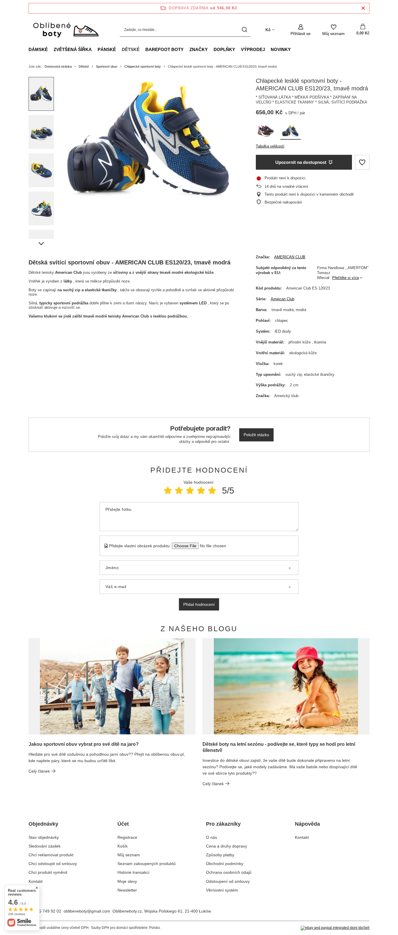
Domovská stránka (58, 66)
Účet (123, 824)
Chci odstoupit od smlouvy (53, 863)
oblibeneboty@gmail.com (87, 911)
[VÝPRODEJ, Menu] (267, 49)
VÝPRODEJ (253, 49)
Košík (122, 846)
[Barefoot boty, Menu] (186, 49)
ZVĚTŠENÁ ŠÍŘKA (73, 49)
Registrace (127, 837)
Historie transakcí (133, 872)
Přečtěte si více (345, 278)
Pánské (107, 49)
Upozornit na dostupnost (300, 162)
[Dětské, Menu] (142, 49)
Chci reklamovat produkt (51, 854)
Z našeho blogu (199, 628)
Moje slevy (127, 881)
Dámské (38, 49)
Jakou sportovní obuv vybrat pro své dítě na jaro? (84, 744)
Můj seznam (128, 854)
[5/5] (212, 490)
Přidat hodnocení (199, 604)
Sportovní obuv (106, 66)
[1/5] (168, 490)
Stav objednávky (44, 837)
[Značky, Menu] (210, 49)
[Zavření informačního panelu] (363, 8)
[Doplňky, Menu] (238, 49)
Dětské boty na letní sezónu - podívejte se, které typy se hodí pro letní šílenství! (278, 747)
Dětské (131, 49)
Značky (198, 49)
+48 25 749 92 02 (45, 911)
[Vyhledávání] (244, 29)
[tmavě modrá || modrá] (290, 132)
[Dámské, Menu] (50, 49)
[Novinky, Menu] (293, 49)
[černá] (266, 132)
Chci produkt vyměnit (48, 872)
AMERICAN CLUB (289, 257)
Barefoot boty (164, 49)
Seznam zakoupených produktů (146, 863)
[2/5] (179, 490)
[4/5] (201, 490)
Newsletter (127, 890)
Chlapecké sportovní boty (142, 66)
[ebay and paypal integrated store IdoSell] (335, 928)
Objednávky (43, 824)
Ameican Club (282, 299)
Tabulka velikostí (270, 146)
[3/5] (190, 490)
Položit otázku (256, 434)
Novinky (281, 49)
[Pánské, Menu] (118, 49)
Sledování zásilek (45, 846)
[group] (150, 142)
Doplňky (224, 49)
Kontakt (36, 881)
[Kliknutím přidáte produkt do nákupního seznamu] (362, 162)
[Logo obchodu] (65, 30)
